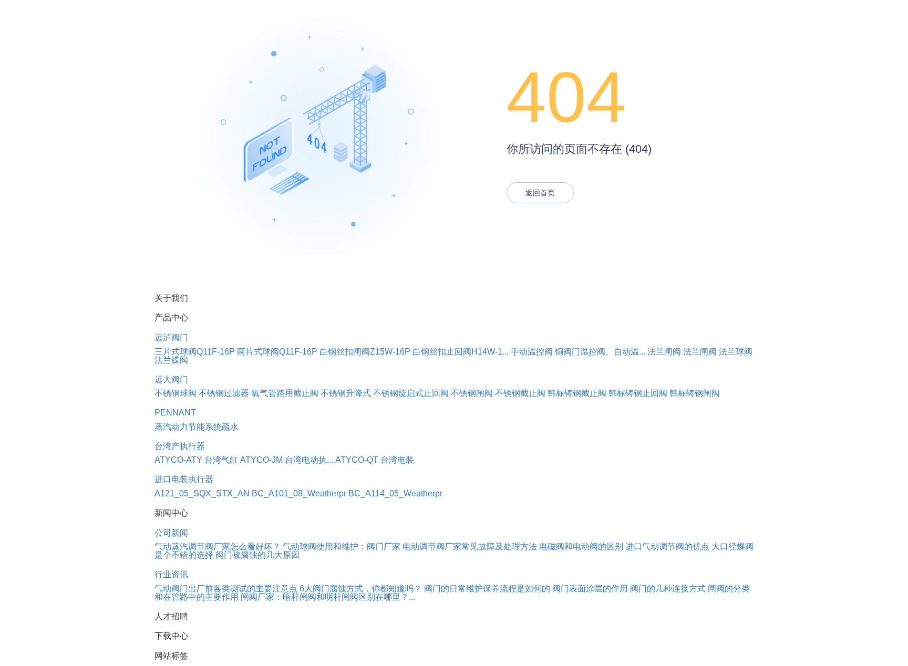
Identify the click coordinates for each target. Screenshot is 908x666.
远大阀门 (171, 379)
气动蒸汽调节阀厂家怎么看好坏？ (217, 546)
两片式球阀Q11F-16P (277, 351)
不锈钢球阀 (175, 393)
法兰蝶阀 (171, 360)
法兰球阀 (735, 351)
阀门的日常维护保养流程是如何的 (487, 588)
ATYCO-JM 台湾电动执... (286, 459)
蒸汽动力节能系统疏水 (196, 426)
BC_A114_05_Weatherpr (395, 493)
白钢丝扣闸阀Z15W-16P (364, 351)
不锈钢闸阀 (472, 393)
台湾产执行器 (179, 446)
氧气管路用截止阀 (284, 393)
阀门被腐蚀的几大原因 (257, 554)
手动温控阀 (532, 351)
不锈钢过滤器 (224, 393)
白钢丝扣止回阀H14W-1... (460, 351)
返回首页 (540, 193)
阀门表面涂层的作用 (590, 588)
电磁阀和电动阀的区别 (581, 546)
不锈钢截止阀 (520, 393)
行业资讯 (171, 574)
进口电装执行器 (183, 479)
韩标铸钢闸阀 (694, 393)
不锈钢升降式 (346, 393)
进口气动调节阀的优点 (667, 546)
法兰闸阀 (664, 351)
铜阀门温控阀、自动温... (600, 351)
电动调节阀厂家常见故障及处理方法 (470, 546)
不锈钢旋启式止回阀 (411, 393)
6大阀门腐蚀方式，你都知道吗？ (361, 588)
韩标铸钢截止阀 (577, 393)
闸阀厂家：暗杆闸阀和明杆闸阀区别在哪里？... (328, 596)
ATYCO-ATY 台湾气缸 (196, 459)
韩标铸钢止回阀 (637, 393)
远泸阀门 (171, 337)
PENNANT (175, 412)
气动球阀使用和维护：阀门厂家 (341, 546)
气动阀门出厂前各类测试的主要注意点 (225, 588)
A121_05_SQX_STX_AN (202, 493)
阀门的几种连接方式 (668, 588)
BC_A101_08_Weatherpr (299, 493)
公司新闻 (171, 532)
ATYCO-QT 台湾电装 (374, 459)
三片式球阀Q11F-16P (194, 351)
